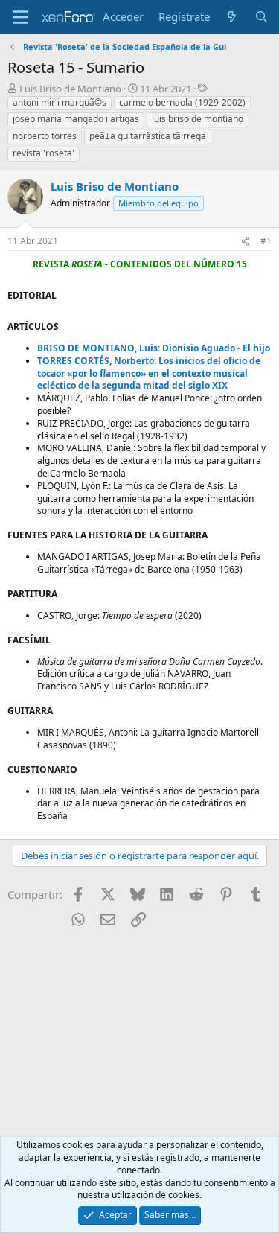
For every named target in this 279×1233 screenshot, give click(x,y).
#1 (266, 241)
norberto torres (45, 136)
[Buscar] (261, 17)
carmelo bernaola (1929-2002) (182, 102)
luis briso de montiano (197, 118)
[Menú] (20, 17)
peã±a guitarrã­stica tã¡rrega (147, 136)
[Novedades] (231, 17)
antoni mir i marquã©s (59, 102)
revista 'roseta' (43, 153)
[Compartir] (245, 241)
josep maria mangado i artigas (76, 118)
